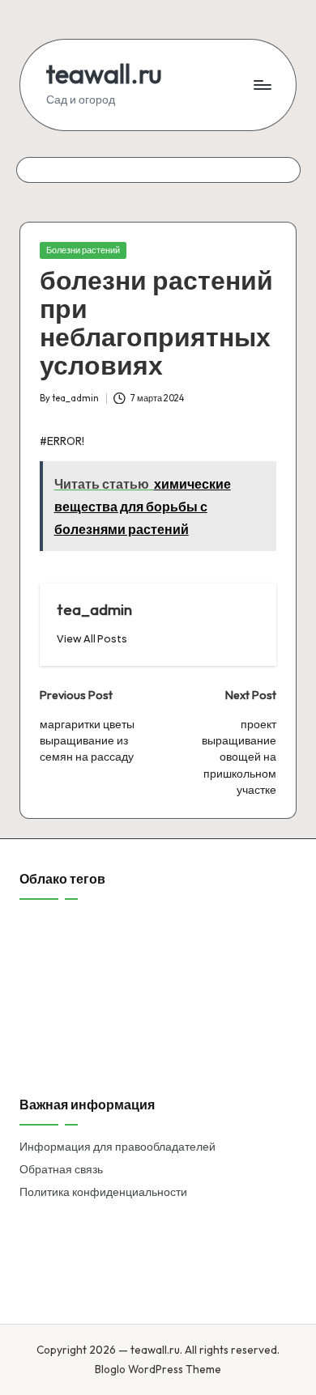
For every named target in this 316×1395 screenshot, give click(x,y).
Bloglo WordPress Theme (158, 1369)
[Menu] (262, 84)
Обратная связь (61, 1169)
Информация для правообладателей (117, 1146)
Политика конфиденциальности (103, 1192)
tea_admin (94, 609)
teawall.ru (104, 74)
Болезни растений (83, 250)
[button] (92, 639)
